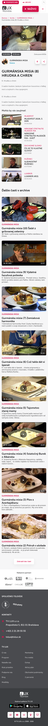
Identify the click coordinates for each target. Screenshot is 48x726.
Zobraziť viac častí (24, 561)
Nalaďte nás (6, 663)
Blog (3, 677)
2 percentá (29, 677)
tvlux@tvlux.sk (13, 637)
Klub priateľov (7, 667)
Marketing (29, 653)
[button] (37, 61)
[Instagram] (10, 715)
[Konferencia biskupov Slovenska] (5, 605)
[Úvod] (7, 9)
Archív (28, 2)
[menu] (43, 9)
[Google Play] (16, 706)
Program (5, 658)
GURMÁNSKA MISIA (24, 18)
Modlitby (5, 682)
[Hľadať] (44, 2)
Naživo (31, 9)
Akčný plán (29, 667)
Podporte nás (12, 2)
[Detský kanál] (37, 715)
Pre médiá (29, 658)
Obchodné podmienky (34, 672)
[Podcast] (31, 715)
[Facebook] (17, 715)
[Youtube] (24, 715)
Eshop (27, 663)
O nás (4, 653)
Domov (4, 18)
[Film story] (17, 605)
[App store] (32, 706)
